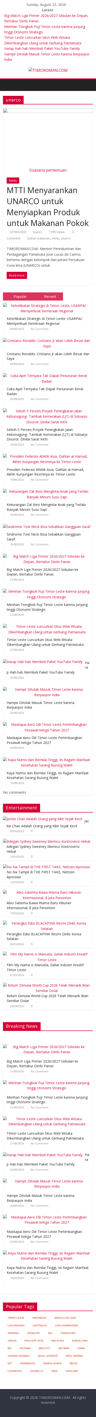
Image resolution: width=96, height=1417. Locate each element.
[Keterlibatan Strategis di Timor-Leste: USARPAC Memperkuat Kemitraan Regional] (48, 303)
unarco (66, 238)
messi (74, 1363)
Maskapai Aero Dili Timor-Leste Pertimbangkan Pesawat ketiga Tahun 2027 (44, 740)
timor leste (16, 1318)
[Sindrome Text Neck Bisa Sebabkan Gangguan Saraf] (48, 524)
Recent (50, 296)
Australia (40, 1325)
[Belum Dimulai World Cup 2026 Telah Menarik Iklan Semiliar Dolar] (47, 985)
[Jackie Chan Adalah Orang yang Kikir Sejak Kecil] (42, 818)
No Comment (39, 329)
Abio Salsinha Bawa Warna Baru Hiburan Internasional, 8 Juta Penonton (39, 905)
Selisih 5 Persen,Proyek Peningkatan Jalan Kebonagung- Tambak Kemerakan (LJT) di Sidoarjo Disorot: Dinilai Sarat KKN (47, 434)
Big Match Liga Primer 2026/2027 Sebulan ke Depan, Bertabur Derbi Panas (42, 572)
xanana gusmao (19, 1355)
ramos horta (52, 1363)
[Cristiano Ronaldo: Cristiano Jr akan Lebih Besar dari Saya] (48, 338)
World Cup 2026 (65, 1318)
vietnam (25, 1348)
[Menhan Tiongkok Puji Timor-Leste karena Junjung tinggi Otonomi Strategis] (48, 589)
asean (12, 1340)
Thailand (71, 1371)
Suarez (37, 232)
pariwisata (27, 1363)
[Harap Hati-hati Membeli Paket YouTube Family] (44, 659)
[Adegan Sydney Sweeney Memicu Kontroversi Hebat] (46, 841)
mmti (55, 238)
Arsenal (13, 1333)
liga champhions (66, 1325)
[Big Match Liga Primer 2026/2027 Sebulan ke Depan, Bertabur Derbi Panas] (48, 554)
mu (9, 1348)
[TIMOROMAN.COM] (48, 70)
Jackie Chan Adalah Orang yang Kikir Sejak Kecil (48, 823)
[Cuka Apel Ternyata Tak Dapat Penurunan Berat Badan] (48, 373)
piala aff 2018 (33, 1340)
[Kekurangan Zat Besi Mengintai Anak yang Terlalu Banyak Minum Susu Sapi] (48, 489)
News (13, 180)
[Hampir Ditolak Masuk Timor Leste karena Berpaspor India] (48, 687)
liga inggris (16, 1325)
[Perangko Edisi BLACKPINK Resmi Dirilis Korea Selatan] (47, 923)
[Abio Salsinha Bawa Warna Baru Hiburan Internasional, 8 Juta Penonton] (47, 892)
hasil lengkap (48, 1355)
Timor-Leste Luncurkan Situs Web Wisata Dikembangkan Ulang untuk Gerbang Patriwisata (45, 642)
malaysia (57, 1340)
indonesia (39, 1318)
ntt (10, 1363)
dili (50, 1333)
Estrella (36, 1371)
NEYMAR (64, 1348)
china (81, 1348)
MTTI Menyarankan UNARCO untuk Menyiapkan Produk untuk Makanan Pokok (48, 206)
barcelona (80, 1340)
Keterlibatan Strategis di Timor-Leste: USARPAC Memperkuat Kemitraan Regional (44, 321)
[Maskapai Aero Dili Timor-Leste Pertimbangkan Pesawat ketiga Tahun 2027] (48, 722)
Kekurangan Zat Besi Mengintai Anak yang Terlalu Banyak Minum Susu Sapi (46, 507)
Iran (54, 1371)
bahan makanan (38, 238)
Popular (20, 296)
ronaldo (34, 1333)
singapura (68, 1333)
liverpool (15, 1371)
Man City (44, 1348)
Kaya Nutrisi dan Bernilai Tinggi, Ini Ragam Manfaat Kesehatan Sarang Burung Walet (48, 775)
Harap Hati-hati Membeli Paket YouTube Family (42, 48)
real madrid (74, 1355)
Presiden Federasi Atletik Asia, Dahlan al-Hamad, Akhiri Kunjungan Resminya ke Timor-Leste (45, 472)
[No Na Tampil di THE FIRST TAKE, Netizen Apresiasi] (46, 867)
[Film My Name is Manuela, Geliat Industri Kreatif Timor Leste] (47, 954)
